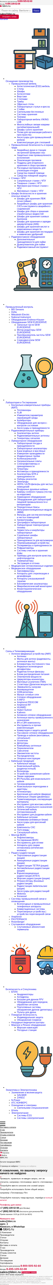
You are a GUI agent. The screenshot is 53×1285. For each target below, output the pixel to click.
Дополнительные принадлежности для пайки (31, 240)
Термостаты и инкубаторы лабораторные (31, 531)
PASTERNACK (19, 919)
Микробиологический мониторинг (34, 586)
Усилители (22, 740)
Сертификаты (6, 1145)
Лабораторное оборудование (26, 441)
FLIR (19, 413)
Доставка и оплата (8, 1127)
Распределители (25, 756)
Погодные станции (27, 1030)
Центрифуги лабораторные (31, 522)
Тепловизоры (24, 410)
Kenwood (22, 896)
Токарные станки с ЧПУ (29, 183)
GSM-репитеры (25, 692)
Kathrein (21, 712)
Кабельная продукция (22, 761)
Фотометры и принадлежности (33, 471)
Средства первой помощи (30, 173)
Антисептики (23, 94)
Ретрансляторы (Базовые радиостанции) (30, 882)
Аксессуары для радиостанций (33, 891)
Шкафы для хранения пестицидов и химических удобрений (35, 233)
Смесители (23, 751)
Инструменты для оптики (30, 842)
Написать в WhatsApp (12, 1226)
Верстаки (22, 96)
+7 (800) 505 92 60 (9, 1211)
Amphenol (16, 916)
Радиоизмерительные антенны (33, 435)
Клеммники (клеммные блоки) (32, 819)
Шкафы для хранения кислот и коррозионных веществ (33, 227)
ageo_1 (4, 1224)
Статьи (3, 1137)
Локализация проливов (29, 160)
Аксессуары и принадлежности (33, 428)
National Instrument (21, 317)
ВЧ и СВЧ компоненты (28, 722)
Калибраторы (24, 420)
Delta (14, 312)
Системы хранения (27, 114)
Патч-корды (23, 830)
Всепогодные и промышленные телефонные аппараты (33, 905)
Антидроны (23, 997)
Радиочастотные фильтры (30, 671)
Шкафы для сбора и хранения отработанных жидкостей (32, 212)
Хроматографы (25, 520)
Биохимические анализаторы (32, 584)
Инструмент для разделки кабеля (34, 814)
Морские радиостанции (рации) (33, 878)
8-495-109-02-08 (12, 4)
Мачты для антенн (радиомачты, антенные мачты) (34, 660)
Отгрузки (4, 1148)
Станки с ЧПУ (18, 178)
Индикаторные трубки (28, 456)
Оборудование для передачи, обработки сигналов (32, 1003)
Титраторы (22, 469)
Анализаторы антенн (28, 433)
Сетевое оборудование (29, 697)
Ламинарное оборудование (31, 497)
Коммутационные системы (31, 909)
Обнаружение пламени (29, 1020)
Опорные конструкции (28, 758)
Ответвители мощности (29, 677)
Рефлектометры (25, 837)
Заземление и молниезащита (26, 1092)
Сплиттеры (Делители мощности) (34, 684)
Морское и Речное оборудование (28, 1025)
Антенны (21, 656)
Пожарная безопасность (24, 1015)
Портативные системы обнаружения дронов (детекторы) (34, 1008)
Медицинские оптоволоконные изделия (32, 566)
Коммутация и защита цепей (32, 730)
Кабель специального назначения (34, 807)
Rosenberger (17, 922)
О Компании (5, 1232)
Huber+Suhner (24, 710)
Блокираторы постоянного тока (33, 664)
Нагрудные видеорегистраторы (27, 1022)
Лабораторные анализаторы (32, 448)
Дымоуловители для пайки (31, 244)
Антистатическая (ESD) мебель (33, 86)
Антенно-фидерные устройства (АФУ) (31, 654)
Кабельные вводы (26, 763)
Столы (20, 89)
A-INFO (21, 700)
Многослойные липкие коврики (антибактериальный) (33, 125)
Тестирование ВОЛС (28, 840)
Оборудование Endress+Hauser (27, 319)
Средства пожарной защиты (32, 175)
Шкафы (21, 91)
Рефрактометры (25, 548)
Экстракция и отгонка (28, 563)
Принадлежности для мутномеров (35, 540)
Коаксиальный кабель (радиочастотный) (28, 767)
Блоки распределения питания (33, 674)
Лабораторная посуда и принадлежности (29, 444)
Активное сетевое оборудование (34, 715)
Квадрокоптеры (25, 994)
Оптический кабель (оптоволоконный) (27, 810)
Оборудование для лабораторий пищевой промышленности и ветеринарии (34, 502)
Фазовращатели (25, 689)
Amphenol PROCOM (27, 702)
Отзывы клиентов (7, 1135)
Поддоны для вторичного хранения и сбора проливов (31, 164)
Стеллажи (22, 99)
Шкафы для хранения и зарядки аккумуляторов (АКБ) (34, 222)
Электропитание (20, 1113)
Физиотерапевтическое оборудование (29, 590)
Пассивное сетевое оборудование (35, 733)
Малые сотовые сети (28, 694)
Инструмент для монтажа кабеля (34, 804)
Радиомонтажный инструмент (32, 247)
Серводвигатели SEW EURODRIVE (28, 341)
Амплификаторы (25, 571)
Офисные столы (25, 104)
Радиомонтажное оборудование (28, 237)
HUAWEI (21, 707)
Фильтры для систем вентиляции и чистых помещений (34, 516)
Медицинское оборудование (26, 568)
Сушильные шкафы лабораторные (27, 536)
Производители (6, 1132)
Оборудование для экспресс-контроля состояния (32, 424)
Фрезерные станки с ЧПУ (30, 191)
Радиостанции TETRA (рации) (32, 865)
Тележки (21, 117)
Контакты (4, 1150)
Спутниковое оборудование (26, 924)
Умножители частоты (28, 753)
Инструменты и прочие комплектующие (29, 726)
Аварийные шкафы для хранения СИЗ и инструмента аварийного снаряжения (34, 206)
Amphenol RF (24, 705)
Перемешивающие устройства (33, 543)
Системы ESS (24, 1115)
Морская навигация (27, 1027)
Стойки (20, 109)
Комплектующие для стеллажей (33, 142)
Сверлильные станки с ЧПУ (31, 181)
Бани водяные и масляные (31, 451)
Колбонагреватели (26, 458)
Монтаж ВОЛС (18, 835)
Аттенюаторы (24, 791)
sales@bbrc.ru (7, 14)
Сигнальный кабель (27, 832)
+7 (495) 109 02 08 (9, 1208)
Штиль (14, 1110)
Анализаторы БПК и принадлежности (27, 475)
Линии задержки (25, 776)
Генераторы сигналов (28, 438)
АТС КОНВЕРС (19, 1103)
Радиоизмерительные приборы (27, 430)
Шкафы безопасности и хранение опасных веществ (29, 194)
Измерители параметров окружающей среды (30, 416)
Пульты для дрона (26, 1012)
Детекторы (22, 743)
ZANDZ (21, 1097)
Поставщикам (6, 1142)
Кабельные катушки (27, 817)
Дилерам (4, 1140)
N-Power (15, 1100)
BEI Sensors (17, 309)
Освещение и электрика (23, 1105)
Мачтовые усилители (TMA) (31, 682)
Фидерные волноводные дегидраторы (30, 667)
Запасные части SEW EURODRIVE (28, 326)
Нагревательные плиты (29, 461)
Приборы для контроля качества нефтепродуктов (34, 556)
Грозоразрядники (26, 784)
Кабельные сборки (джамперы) (33, 797)
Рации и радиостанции (23, 853)
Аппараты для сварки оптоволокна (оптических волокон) (30, 848)
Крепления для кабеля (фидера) (34, 794)
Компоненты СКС (26, 827)
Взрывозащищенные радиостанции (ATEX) (28, 874)
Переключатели (25, 748)
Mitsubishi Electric (20, 314)
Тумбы (20, 101)
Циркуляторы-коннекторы (30, 679)
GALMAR (22, 1095)
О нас (2, 1130)
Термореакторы (25, 561)
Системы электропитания (30, 1118)
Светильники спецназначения (32, 1108)
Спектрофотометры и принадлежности (28, 465)
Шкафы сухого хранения (30, 129)
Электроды (23, 481)
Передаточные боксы (28, 507)
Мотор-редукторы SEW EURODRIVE (29, 331)
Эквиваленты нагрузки (29, 687)
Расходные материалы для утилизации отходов (31, 169)
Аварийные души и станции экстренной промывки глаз (31, 151)
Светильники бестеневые (30, 112)
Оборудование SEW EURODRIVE (29, 322)
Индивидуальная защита (30, 1017)
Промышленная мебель (23, 84)
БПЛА (14, 992)
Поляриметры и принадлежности (34, 545)
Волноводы (23, 771)
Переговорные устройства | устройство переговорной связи (34, 912)
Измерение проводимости (31, 453)
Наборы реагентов (27, 479)
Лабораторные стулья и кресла (33, 106)
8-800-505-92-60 (25, 1)
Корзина (5, 1153)
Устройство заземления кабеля (33, 774)
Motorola (21, 893)
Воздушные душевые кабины (32, 489)
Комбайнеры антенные (29, 745)
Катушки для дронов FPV (30, 999)
